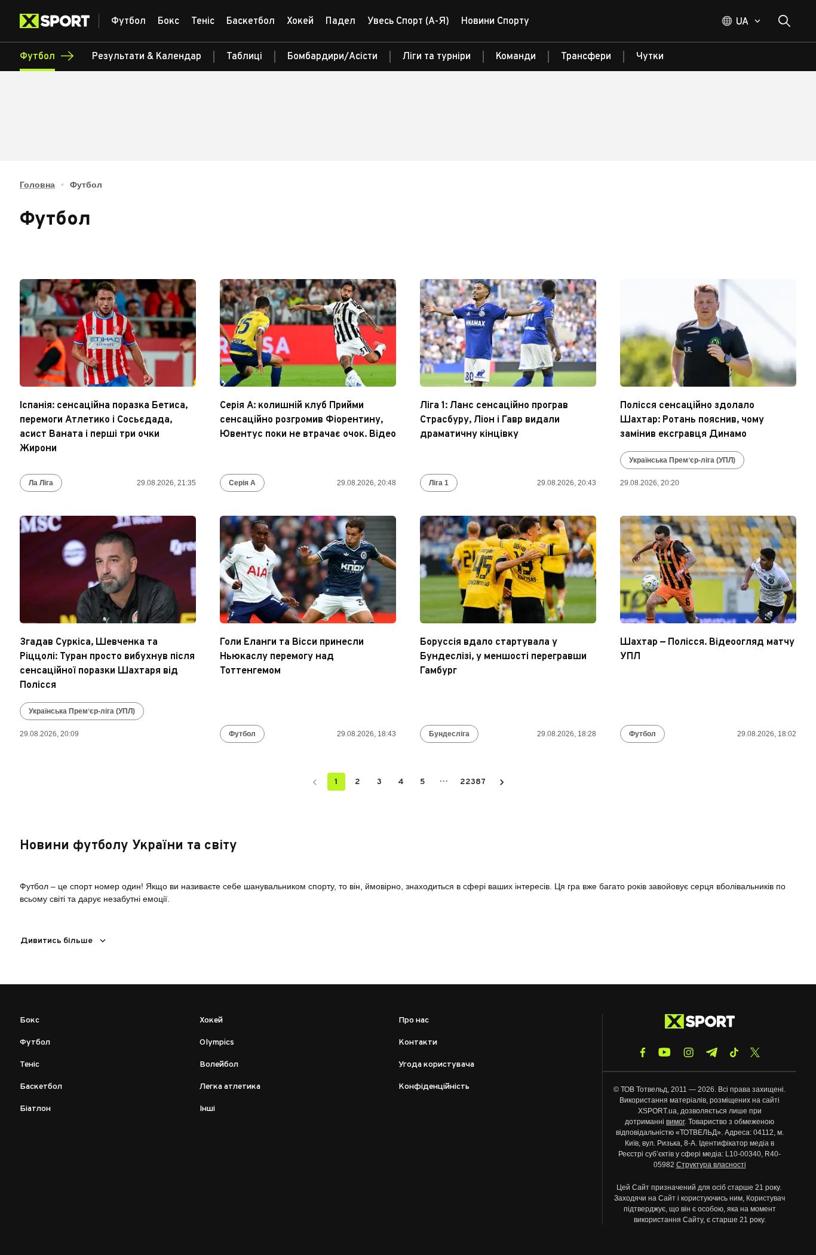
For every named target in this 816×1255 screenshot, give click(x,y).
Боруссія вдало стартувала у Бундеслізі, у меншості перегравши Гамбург (503, 656)
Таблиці (244, 57)
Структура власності (711, 1165)
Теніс (29, 1065)
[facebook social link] (643, 1052)
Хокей (211, 1020)
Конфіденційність (434, 1087)
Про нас (413, 1020)
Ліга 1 (439, 483)
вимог (675, 1122)
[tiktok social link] (733, 1052)
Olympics (217, 1042)
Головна (37, 184)
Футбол (242, 734)
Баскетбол (41, 1087)
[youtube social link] (664, 1052)
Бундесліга (449, 734)
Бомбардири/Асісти (332, 57)
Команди (516, 57)
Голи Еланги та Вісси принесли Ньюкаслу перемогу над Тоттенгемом (292, 656)
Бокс (29, 1020)
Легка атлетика (230, 1087)
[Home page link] (59, 21)
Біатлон (35, 1109)
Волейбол (219, 1065)
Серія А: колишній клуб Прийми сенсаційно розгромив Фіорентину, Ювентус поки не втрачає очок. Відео (308, 420)
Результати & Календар (146, 57)
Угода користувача (436, 1065)
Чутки (650, 57)
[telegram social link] (711, 1052)
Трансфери (586, 57)
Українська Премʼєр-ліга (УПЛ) (682, 460)
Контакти (417, 1042)
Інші (207, 1109)
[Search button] (784, 21)
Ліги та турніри (437, 57)
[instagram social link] (688, 1052)
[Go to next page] (502, 782)
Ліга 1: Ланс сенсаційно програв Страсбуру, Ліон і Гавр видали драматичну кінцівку (494, 420)
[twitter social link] (755, 1052)
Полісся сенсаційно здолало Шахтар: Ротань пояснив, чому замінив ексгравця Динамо (692, 420)
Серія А (242, 483)
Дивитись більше (56, 941)
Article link (108, 333)
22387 (473, 782)
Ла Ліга (41, 483)
